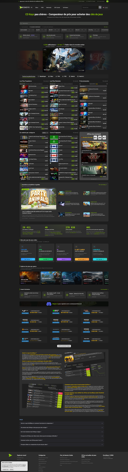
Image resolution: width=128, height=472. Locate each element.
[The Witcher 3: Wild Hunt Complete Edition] (26, 60)
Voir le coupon (25, 313)
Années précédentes (37, 83)
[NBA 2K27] (64, 60)
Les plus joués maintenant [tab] (48, 26)
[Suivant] (110, 60)
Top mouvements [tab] (25, 26)
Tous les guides (104, 289)
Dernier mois (22, 83)
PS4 (23, 232)
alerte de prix (96, 233)
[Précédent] (18, 60)
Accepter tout (5, 469)
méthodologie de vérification (55, 232)
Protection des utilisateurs (63, 46)
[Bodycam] (102, 60)
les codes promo (73, 232)
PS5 (39, 231)
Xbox (25, 232)
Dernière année (29, 83)
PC (37, 231)
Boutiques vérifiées (50, 46)
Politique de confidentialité (108, 458)
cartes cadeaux (25, 233)
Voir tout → (106, 26)
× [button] (109, 1)
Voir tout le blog (102, 184)
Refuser (11, 469)
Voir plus (93, 179)
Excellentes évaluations (76, 46)
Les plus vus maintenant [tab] (35, 26)
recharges (31, 233)
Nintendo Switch (30, 232)
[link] (34, 87)
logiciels (38, 232)
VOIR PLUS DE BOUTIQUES (64, 346)
